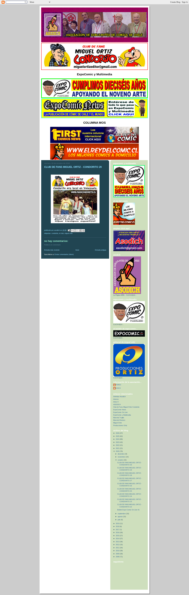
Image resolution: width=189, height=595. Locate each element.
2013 (118, 542)
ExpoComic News (119, 410)
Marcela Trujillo (118, 417)
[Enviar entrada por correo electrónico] (69, 230)
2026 (118, 433)
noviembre (122, 457)
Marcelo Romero (119, 420)
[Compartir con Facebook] (80, 230)
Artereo (116, 399)
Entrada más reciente (52, 250)
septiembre (122, 513)
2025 (118, 436)
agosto (120, 516)
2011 (118, 548)
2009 (118, 554)
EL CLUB (61, 233)
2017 (118, 529)
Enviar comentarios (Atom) (64, 254)
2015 (118, 535)
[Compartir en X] (77, 230)
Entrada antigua (100, 250)
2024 (118, 439)
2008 (118, 557)
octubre (121, 460)
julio (119, 520)
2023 (118, 442)
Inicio (77, 250)
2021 (118, 448)
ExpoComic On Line (120, 412)
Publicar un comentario (52, 245)
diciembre (121, 454)
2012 (118, 544)
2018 (118, 526)
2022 (118, 445)
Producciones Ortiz (120, 425)
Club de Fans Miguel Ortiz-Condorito (126, 407)
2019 (118, 523)
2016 (118, 532)
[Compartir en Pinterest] (83, 230)
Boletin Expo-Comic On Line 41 (128, 510)
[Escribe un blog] (75, 230)
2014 (118, 538)
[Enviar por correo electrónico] (72, 230)
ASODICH (117, 388)
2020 (118, 451)
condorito (55, 233)
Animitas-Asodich (119, 396)
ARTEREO (117, 385)
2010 (118, 550)
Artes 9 (115, 402)
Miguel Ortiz (69, 233)
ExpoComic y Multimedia (122, 415)
